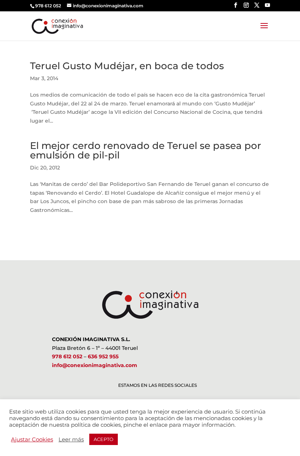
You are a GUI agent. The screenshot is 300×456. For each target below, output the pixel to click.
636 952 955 (103, 356)
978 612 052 (67, 356)
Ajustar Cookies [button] (32, 439)
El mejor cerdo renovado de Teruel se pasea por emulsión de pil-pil (145, 150)
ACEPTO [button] (103, 439)
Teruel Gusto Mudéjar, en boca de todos (127, 66)
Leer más (71, 439)
